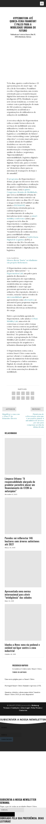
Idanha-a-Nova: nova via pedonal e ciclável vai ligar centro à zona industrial (22, 648)
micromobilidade (14, 297)
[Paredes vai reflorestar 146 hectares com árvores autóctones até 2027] (23, 515)
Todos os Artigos (19, 672)
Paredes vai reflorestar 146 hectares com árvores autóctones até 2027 (22, 541)
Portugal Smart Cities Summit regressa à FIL (23, 686)
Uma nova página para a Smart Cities (19, 679)
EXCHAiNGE (19, 205)
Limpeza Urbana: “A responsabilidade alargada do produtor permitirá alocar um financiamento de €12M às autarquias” (20, 485)
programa (13, 179)
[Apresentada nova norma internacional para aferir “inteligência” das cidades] (23, 569)
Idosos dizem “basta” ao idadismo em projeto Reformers (22, 261)
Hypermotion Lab (15, 273)
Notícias (28, 36)
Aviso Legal (25, 708)
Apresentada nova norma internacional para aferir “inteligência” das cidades (18, 594)
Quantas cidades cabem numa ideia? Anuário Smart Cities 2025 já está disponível (22, 693)
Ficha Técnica (36, 708)
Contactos (23, 710)
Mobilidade (22, 36)
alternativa (29, 300)
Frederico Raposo (24, 34)
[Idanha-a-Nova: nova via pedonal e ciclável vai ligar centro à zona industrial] (23, 622)
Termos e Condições (11, 708)
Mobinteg (35, 705)
